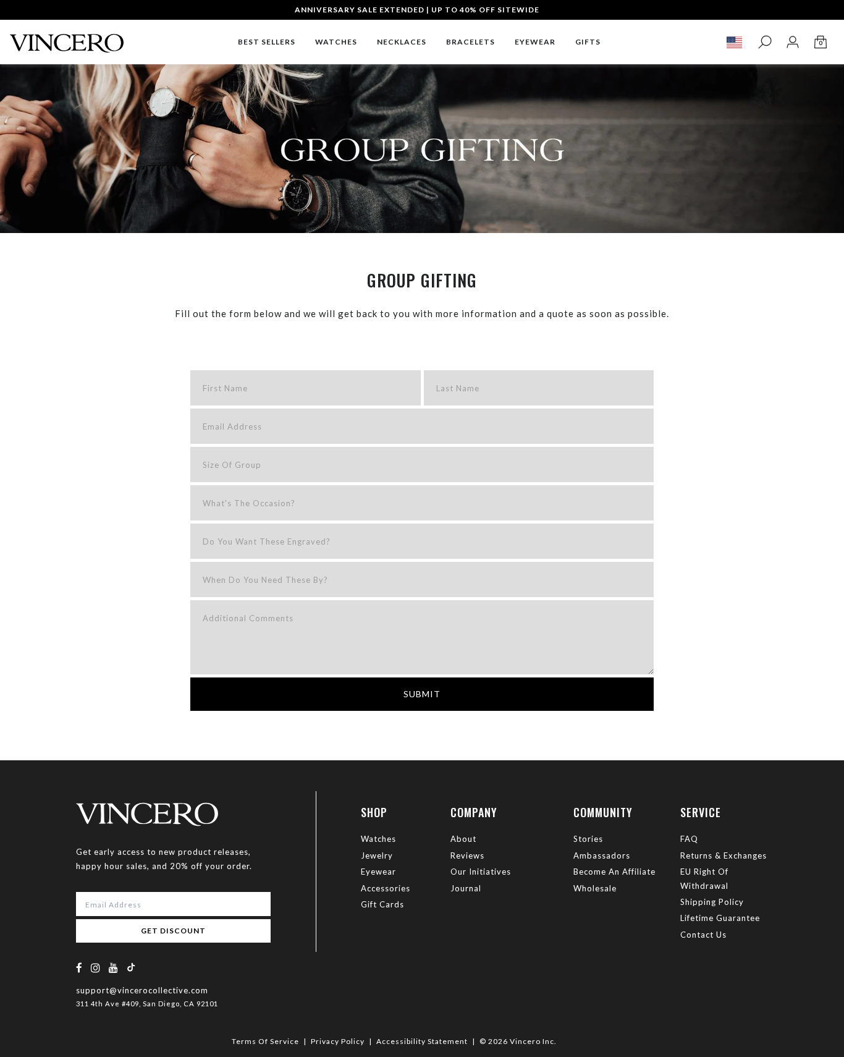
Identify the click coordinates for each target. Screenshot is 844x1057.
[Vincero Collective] (67, 38)
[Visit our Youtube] (114, 967)
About (463, 839)
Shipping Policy (712, 902)
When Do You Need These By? (265, 580)
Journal (465, 888)
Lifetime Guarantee (720, 918)
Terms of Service (265, 1041)
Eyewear (378, 872)
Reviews (467, 855)
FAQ (689, 839)
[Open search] (764, 42)
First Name (225, 388)
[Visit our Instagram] (96, 967)
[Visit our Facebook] (79, 967)
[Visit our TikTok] (131, 967)
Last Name (457, 388)
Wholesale (595, 888)
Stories (588, 839)
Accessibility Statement (422, 1041)
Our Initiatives (480, 872)
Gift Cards (382, 904)
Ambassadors (601, 855)
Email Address (232, 426)
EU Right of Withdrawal (704, 878)
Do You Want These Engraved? (267, 541)
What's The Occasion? (249, 503)
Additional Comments (248, 618)
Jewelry (377, 855)
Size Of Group (232, 465)
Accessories (385, 888)
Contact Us (703, 935)
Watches (378, 839)
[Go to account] (792, 42)
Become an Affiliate (614, 872)
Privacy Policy (338, 1041)
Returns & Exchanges (723, 855)
